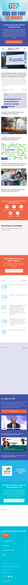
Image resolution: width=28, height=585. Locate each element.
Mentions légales (6, 580)
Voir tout (25, 89)
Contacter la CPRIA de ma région (14, 500)
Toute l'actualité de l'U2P (9, 563)
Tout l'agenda (23, 280)
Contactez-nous (7, 569)
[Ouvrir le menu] (24, 49)
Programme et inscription (14, 42)
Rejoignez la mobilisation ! (14, 270)
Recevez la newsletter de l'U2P (11, 566)
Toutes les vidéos (14, 411)
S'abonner (5, 535)
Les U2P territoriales (8, 550)
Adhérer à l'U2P (6, 572)
